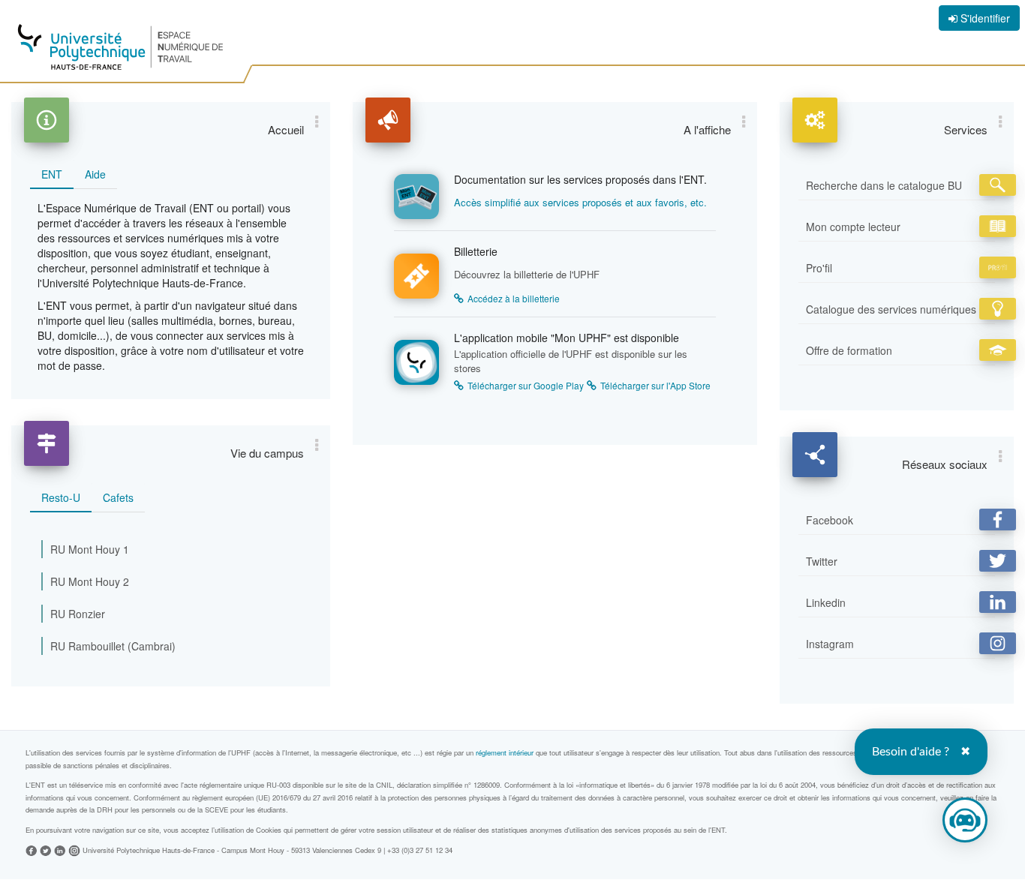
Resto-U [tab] (60, 497)
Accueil (286, 129)
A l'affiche (707, 129)
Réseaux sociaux (944, 464)
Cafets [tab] (118, 497)
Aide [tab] (95, 174)
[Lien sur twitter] (46, 849)
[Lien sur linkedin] (60, 849)
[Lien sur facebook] (32, 849)
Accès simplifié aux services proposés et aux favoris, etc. (580, 202)
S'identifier (983, 18)
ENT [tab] (51, 174)
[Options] (316, 121)
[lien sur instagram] (74, 849)
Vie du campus (267, 453)
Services (965, 129)
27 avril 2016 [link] (333, 797)
